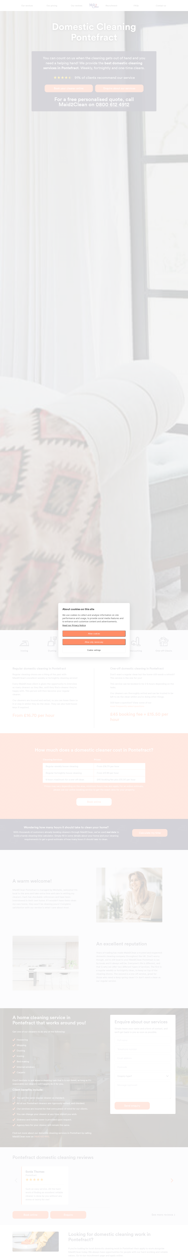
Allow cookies (94, 633)
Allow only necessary (94, 642)
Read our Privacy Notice (74, 625)
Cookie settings (94, 650)
